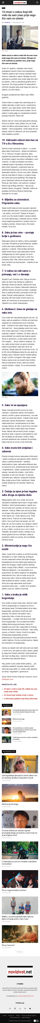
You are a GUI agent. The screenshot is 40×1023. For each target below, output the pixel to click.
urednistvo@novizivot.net (26, 996)
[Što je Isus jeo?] (20, 934)
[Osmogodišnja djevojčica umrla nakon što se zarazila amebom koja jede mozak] (6, 712)
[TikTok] (20, 1009)
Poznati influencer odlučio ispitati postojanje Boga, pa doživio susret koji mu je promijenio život (24, 729)
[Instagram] (15, 1008)
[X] (25, 1009)
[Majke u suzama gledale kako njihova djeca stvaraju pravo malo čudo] (20, 905)
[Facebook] (10, 1009)
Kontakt (18, 1015)
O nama (5, 1015)
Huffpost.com (7, 679)
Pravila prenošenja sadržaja (29, 1015)
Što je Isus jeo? (8, 945)
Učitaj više (19, 952)
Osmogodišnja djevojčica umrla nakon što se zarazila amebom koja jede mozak (19, 776)
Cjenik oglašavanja (15, 1017)
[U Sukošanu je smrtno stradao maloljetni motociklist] (6, 739)
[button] (3, 2)
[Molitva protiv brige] (6, 721)
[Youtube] (30, 1009)
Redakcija (7, 22)
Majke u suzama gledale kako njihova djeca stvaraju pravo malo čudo (17, 918)
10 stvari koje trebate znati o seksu (18, 695)
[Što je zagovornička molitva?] (20, 879)
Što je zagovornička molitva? (14, 890)
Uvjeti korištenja (26, 1017)
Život (3, 8)
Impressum (11, 1015)
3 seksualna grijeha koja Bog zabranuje (20, 699)
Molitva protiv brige (18, 719)
